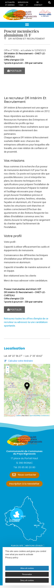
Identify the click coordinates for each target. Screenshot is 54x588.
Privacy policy (11, 557)
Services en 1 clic (23, 3)
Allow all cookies (27, 568)
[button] (27, 25)
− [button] (7, 371)
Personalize (27, 574)
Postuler (15, 70)
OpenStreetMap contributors (39, 415)
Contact (38, 5)
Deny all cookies (27, 580)
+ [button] (7, 367)
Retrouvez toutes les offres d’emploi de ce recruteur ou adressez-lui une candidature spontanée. (26, 322)
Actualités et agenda (10, 3)
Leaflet (18, 415)
